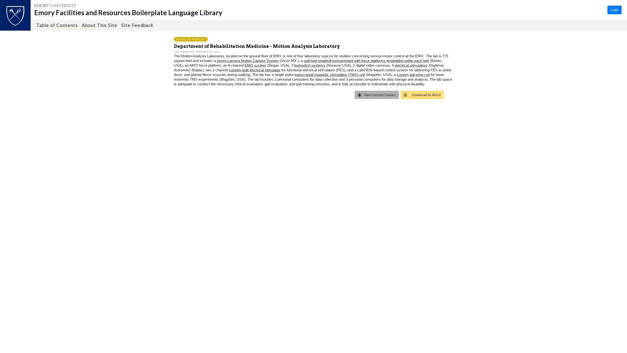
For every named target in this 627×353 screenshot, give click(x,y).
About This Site (99, 25)
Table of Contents (57, 25)
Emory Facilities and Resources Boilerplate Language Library (128, 12)
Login (614, 10)
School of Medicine (190, 39)
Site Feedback (137, 25)
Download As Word (426, 95)
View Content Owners (379, 95)
